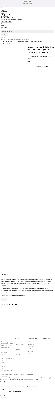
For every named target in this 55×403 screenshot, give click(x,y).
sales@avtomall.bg (27, 3)
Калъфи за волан (25, 39)
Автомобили (9, 39)
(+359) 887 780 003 (27, 1)
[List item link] (7, 361)
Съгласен (13, 381)
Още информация (5, 381)
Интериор (17, 39)
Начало (3, 39)
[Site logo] (9, 8)
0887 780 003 (4, 12)
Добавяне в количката (42, 66)
